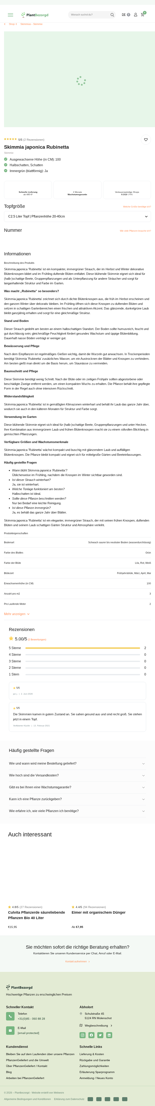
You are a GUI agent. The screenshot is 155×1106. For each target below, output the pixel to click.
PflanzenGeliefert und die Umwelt (27, 1060)
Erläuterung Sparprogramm (97, 1072)
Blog (9, 1072)
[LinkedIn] (109, 1035)
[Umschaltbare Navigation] (10, 14)
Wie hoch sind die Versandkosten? (34, 775)
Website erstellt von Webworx (48, 1092)
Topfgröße (14, 206)
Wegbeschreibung (97, 1025)
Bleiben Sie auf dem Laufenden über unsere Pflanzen (40, 1054)
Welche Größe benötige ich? (137, 206)
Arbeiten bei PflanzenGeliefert (25, 1078)
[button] (146, 140)
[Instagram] (83, 1035)
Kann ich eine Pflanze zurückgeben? (35, 799)
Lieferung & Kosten (92, 1054)
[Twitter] (100, 1035)
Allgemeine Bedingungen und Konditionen (27, 1099)
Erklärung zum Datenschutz (69, 1099)
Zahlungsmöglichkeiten (94, 1066)
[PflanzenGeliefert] (34, 14)
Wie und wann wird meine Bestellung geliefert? (42, 763)
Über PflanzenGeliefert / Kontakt (26, 1066)
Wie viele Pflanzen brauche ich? (135, 231)
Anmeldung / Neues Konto (96, 1078)
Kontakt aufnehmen (76, 961)
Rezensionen (33, 139)
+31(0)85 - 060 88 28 (31, 1018)
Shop (12, 24)
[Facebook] (91, 1035)
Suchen (112, 14)
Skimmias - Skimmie (31, 24)
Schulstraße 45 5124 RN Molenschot (98, 1016)
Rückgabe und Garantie (95, 1060)
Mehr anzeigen (15, 614)
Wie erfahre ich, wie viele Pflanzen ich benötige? (44, 811)
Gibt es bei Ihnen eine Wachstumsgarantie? (40, 787)
